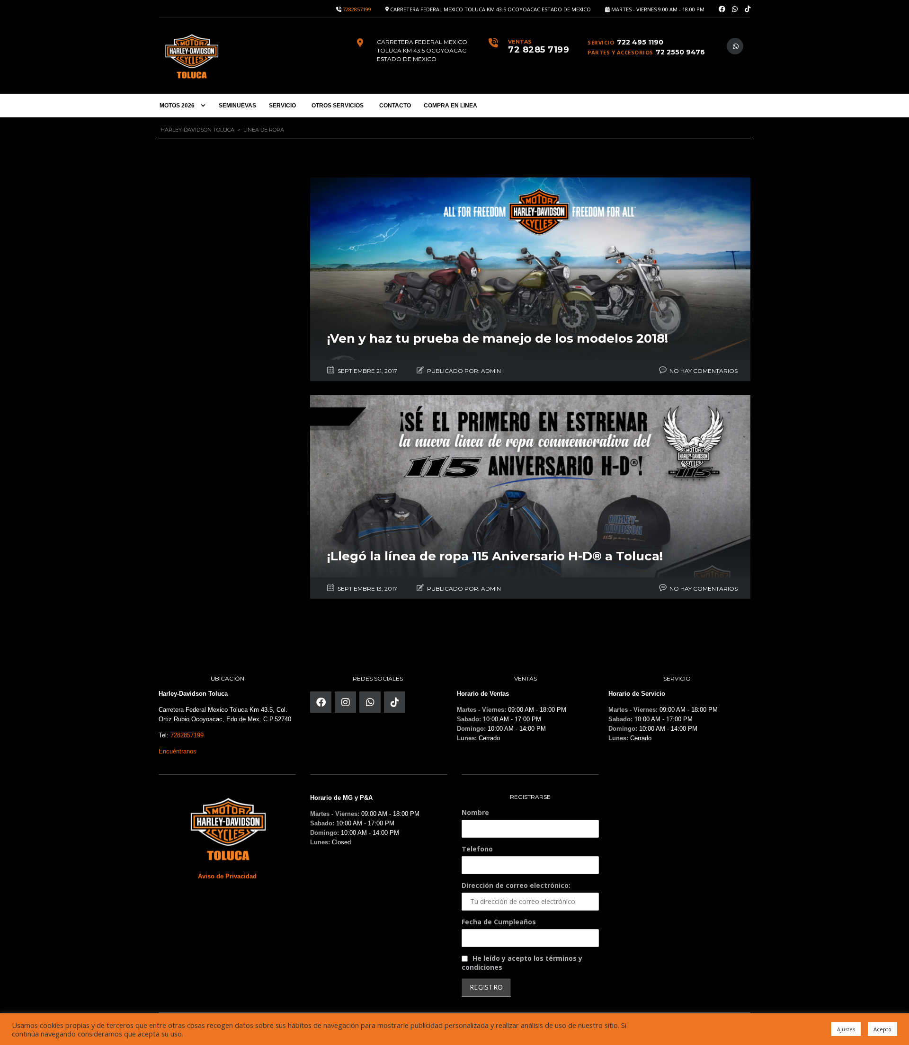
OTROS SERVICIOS (338, 105)
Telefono (477, 848)
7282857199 (357, 9)
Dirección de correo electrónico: (516, 885)
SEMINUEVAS (237, 105)
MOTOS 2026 (177, 105)
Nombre (475, 812)
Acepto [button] (882, 1029)
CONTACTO (395, 105)
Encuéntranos (177, 751)
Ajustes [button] (846, 1029)
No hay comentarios (703, 370)
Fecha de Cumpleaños (499, 921)
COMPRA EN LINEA (450, 105)
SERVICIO (282, 105)
